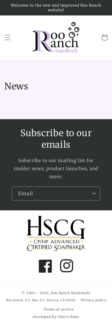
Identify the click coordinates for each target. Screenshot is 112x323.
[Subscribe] (93, 194)
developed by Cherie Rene (56, 317)
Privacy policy (93, 300)
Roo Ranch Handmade (70, 293)
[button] (7, 37)
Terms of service (58, 309)
